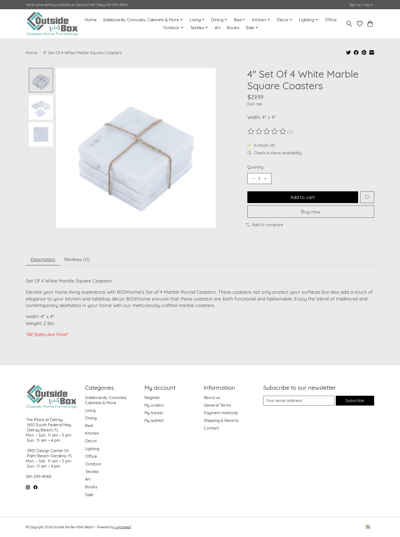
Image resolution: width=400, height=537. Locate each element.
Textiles (92, 471)
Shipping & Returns (221, 420)
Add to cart (302, 197)
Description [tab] (42, 259)
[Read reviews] (267, 131)
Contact (211, 428)
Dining (91, 418)
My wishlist (154, 420)
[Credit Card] (367, 527)
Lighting (92, 448)
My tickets (153, 412)
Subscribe (355, 400)
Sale (89, 494)
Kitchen (92, 433)
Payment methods (221, 412)
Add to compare (267, 224)
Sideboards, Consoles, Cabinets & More (106, 400)
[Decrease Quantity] (253, 178)
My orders (154, 405)
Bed (89, 425)
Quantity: (255, 167)
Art (217, 27)
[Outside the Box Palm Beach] (52, 23)
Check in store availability (277, 152)
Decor (91, 440)
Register (152, 397)
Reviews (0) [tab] (77, 259)
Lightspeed (123, 527)
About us (212, 397)
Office (331, 19)
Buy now (310, 211)
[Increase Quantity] (265, 178)
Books (233, 27)
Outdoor (93, 464)
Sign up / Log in (361, 5)
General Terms (217, 405)
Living (90, 410)
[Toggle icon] (349, 24)
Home (91, 19)
